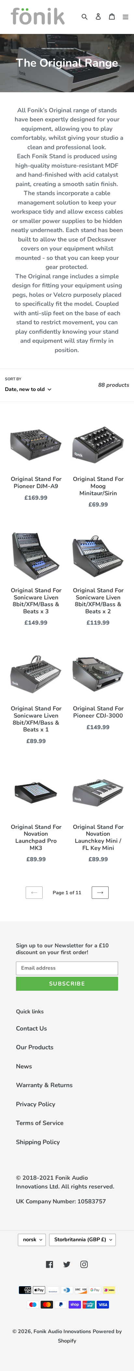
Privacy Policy (35, 1104)
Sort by (13, 379)
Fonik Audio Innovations (62, 1331)
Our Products (34, 1047)
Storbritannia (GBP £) (80, 1239)
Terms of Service (39, 1123)
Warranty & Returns (44, 1085)
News (24, 1066)
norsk (29, 1239)
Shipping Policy (38, 1142)
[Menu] (125, 16)
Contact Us (31, 1028)
